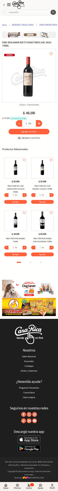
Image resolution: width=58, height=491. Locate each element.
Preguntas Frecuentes (29, 387)
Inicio (4, 24)
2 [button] (30, 262)
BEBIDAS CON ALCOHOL (23, 24)
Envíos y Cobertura (29, 370)
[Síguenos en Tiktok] (23, 420)
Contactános (29, 392)
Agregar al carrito (29, 131)
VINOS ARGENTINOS (48, 24)
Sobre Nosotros (29, 356)
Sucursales (29, 361)
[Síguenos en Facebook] (23, 414)
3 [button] (41, 262)
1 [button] (18, 262)
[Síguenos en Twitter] (29, 414)
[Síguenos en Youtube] (34, 420)
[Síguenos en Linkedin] (29, 420)
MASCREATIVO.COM (36, 477)
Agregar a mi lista (29, 51)
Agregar (15, 202)
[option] (29, 75)
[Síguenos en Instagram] (34, 414)
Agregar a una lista (30, 137)
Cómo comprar (29, 397)
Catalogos (29, 366)
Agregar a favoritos (15, 157)
